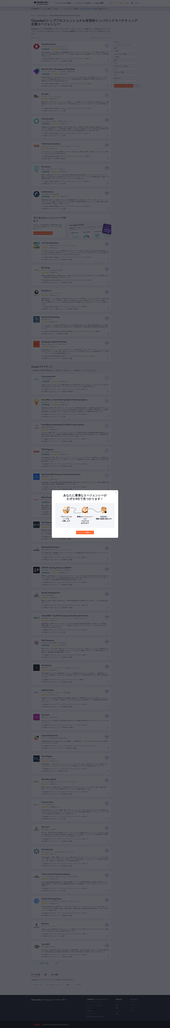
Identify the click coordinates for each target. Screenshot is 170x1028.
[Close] (116, 492)
